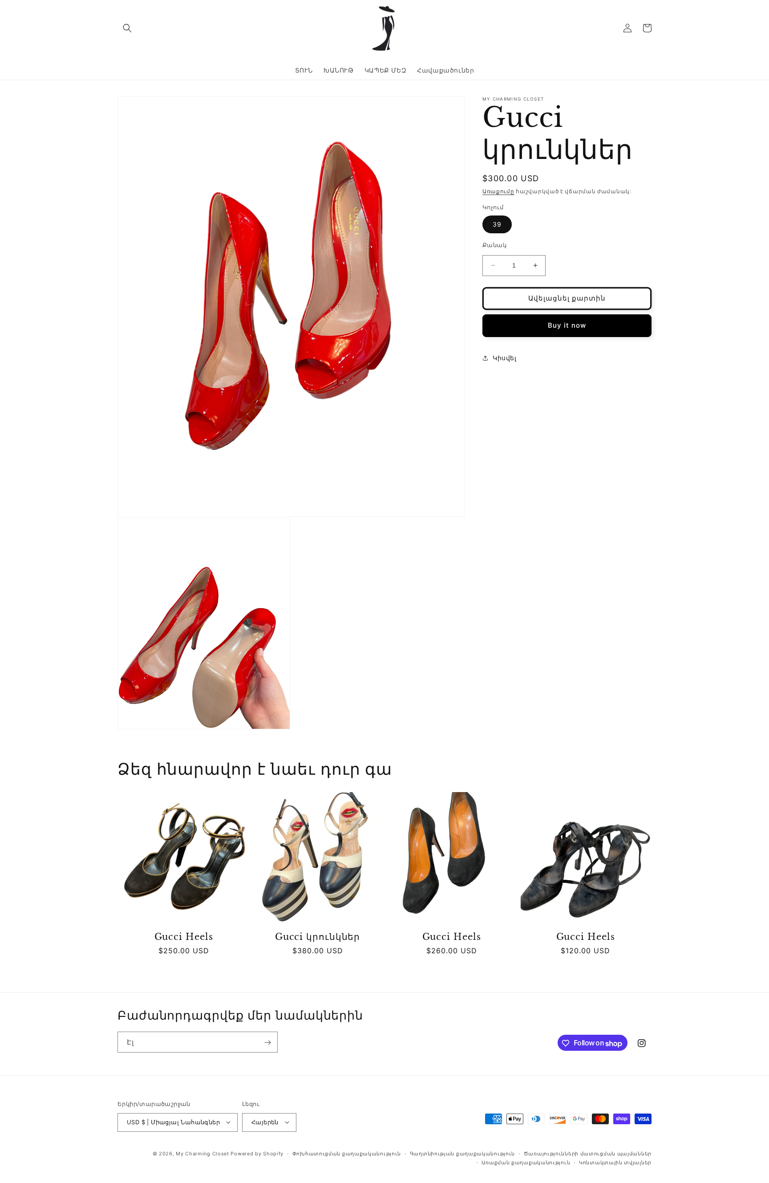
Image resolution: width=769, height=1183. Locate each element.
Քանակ (494, 244)
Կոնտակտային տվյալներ (615, 1162)
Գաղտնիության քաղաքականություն (462, 1153)
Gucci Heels (183, 937)
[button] (127, 28)
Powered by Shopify (257, 1153)
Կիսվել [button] (505, 358)
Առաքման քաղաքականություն (526, 1162)
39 (497, 224)
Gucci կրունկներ (317, 937)
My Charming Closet (202, 1153)
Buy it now (567, 325)
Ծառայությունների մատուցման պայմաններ (588, 1153)
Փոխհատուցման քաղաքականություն (346, 1153)
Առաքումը (498, 191)
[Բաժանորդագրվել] (267, 1042)
